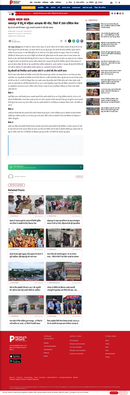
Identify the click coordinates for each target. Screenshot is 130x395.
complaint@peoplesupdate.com (89, 387)
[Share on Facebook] (77, 41)
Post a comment (17, 185)
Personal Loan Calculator (77, 344)
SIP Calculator (74, 341)
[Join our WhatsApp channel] (123, 13)
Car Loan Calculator (76, 347)
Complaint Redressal (65, 377)
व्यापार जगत (66, 8)
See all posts (79, 176)
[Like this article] (61, 41)
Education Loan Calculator (78, 350)
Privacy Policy (28, 377)
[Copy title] (81, 41)
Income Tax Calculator (77, 354)
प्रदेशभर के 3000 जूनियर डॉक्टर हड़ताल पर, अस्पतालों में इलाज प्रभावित (39, 67)
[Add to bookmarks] (65, 41)
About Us (12, 377)
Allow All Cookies (114, 392)
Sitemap (75, 377)
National (46, 353)
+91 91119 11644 (53, 387)
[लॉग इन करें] (119, 2)
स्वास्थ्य (53, 8)
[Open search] (116, 2)
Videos (107, 344)
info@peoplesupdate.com (32, 387)
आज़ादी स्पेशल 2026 (28, 8)
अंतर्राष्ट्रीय (41, 8)
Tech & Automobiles (50, 346)
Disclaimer (42, 377)
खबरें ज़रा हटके (87, 8)
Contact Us (19, 377)
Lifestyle (46, 343)
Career (36, 377)
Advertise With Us (52, 377)
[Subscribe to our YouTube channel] (120, 13)
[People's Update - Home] (15, 2)
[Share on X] (69, 41)
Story (106, 350)
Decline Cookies (123, 392)
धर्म (59, 8)
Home (107, 341)
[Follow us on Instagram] (115, 13)
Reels (107, 347)
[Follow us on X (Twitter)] (117, 13)
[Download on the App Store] (10, 14)
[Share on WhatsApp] (73, 41)
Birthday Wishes (110, 354)
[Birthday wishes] (111, 2)
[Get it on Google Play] (12, 14)
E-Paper (107, 357)
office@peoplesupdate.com (20, 388)
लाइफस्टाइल (76, 8)
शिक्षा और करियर (100, 8)
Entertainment (48, 349)
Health (46, 356)
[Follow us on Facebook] (112, 13)
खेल (47, 8)
